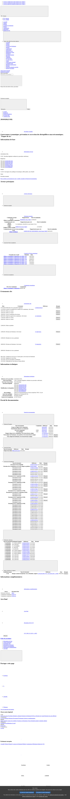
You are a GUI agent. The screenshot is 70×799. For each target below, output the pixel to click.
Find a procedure (4, 73)
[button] (21, 738)
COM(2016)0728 (34, 490)
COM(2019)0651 (34, 500)
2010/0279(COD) (9, 162)
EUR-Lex (14, 594)
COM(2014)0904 (34, 484)
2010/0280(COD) (9, 165)
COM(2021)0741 (34, 509)
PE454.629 (44, 430)
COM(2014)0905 (34, 485)
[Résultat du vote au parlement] (45, 342)
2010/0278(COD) (9, 161)
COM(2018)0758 (34, 497)
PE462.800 (44, 431)
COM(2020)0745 (26, 558)
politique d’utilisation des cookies (28, 796)
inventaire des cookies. (43, 796)
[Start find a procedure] (11, 80)
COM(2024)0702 (34, 520)
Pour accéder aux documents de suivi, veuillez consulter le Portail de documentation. (19, 178)
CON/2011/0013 (41, 573)
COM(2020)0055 (34, 503)
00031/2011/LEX (16, 450)
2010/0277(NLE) (9, 164)
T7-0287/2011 (38, 331)
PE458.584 (44, 428)
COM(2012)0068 (34, 467)
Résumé (58, 307)
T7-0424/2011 (38, 344)
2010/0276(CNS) (9, 163)
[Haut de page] (11, 655)
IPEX (13, 593)
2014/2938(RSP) (8, 167)
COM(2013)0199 (34, 476)
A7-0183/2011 (38, 316)
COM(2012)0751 (34, 471)
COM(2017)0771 (34, 494)
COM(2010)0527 (39, 307)
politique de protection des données (57, 794)
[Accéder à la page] (45, 330)
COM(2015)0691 (34, 489)
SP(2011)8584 (33, 466)
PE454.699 (44, 427)
